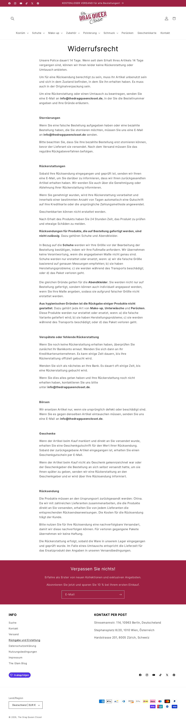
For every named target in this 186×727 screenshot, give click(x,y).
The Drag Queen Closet (30, 717)
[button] (12, 18)
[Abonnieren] (120, 594)
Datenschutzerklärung (22, 645)
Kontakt (13, 628)
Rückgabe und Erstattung (24, 640)
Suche (13, 622)
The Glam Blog (18, 663)
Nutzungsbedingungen (23, 651)
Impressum (15, 657)
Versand (14, 634)
